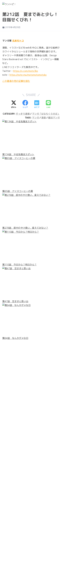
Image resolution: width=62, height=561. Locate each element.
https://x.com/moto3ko (25, 71)
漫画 (43, 117)
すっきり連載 (23, 113)
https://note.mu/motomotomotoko (28, 74)
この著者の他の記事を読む (16, 81)
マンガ (35, 117)
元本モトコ (18, 40)
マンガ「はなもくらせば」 (46, 113)
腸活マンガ (54, 117)
